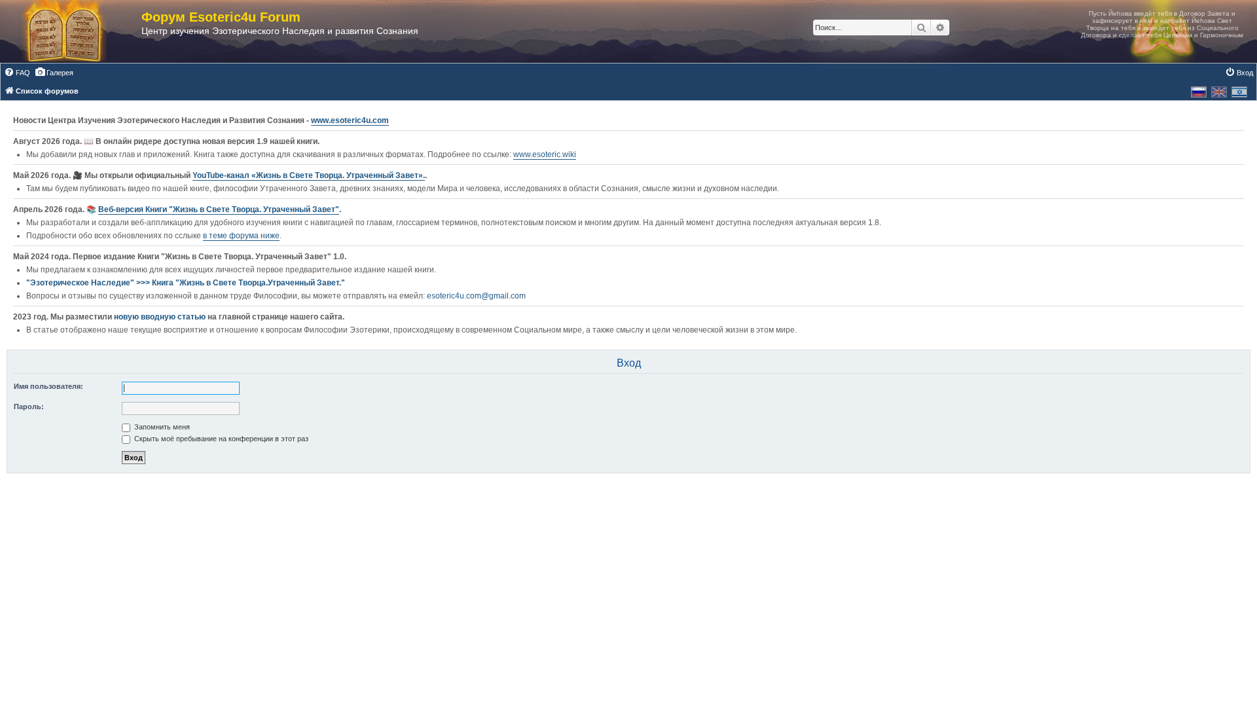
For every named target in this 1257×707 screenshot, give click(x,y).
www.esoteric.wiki (544, 154)
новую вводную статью (161, 316)
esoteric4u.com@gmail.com (476, 295)
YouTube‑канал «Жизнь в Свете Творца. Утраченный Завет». (308, 175)
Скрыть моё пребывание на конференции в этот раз (220, 439)
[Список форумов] (77, 31)
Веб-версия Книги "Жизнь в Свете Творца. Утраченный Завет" (218, 209)
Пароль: (29, 406)
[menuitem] (17, 73)
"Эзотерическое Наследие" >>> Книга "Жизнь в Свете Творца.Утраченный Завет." (185, 282)
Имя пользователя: (48, 386)
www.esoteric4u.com (350, 120)
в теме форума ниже (241, 235)
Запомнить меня (161, 427)
